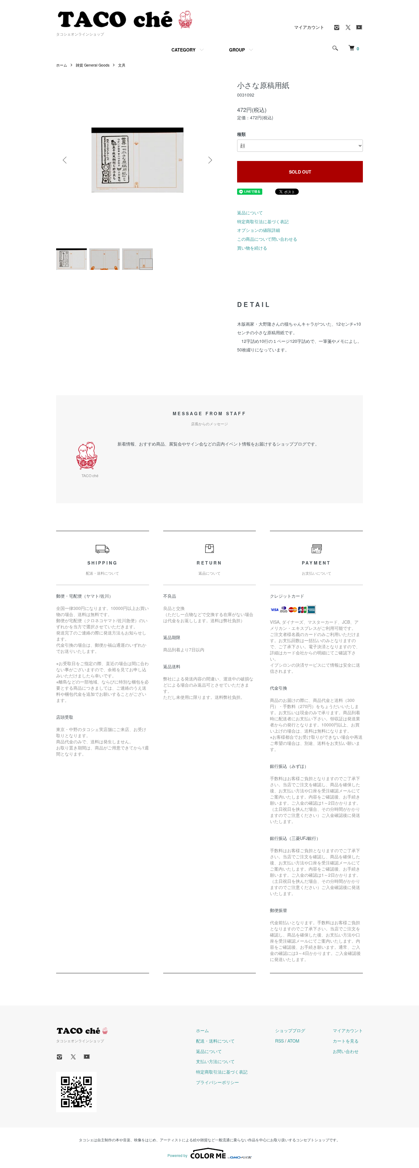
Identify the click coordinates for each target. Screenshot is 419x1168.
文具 (121, 64)
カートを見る (346, 1041)
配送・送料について (215, 1041)
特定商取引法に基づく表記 (263, 221)
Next (209, 160)
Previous (65, 160)
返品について (250, 212)
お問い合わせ (346, 1051)
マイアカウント (309, 27)
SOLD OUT (300, 172)
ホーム (61, 64)
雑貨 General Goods (93, 64)
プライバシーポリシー (217, 1082)
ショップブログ (290, 1030)
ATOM (293, 1041)
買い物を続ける (252, 248)
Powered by (177, 1155)
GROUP (237, 50)
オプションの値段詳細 (258, 230)
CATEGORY (183, 50)
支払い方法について (215, 1061)
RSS (279, 1041)
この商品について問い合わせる (267, 239)
